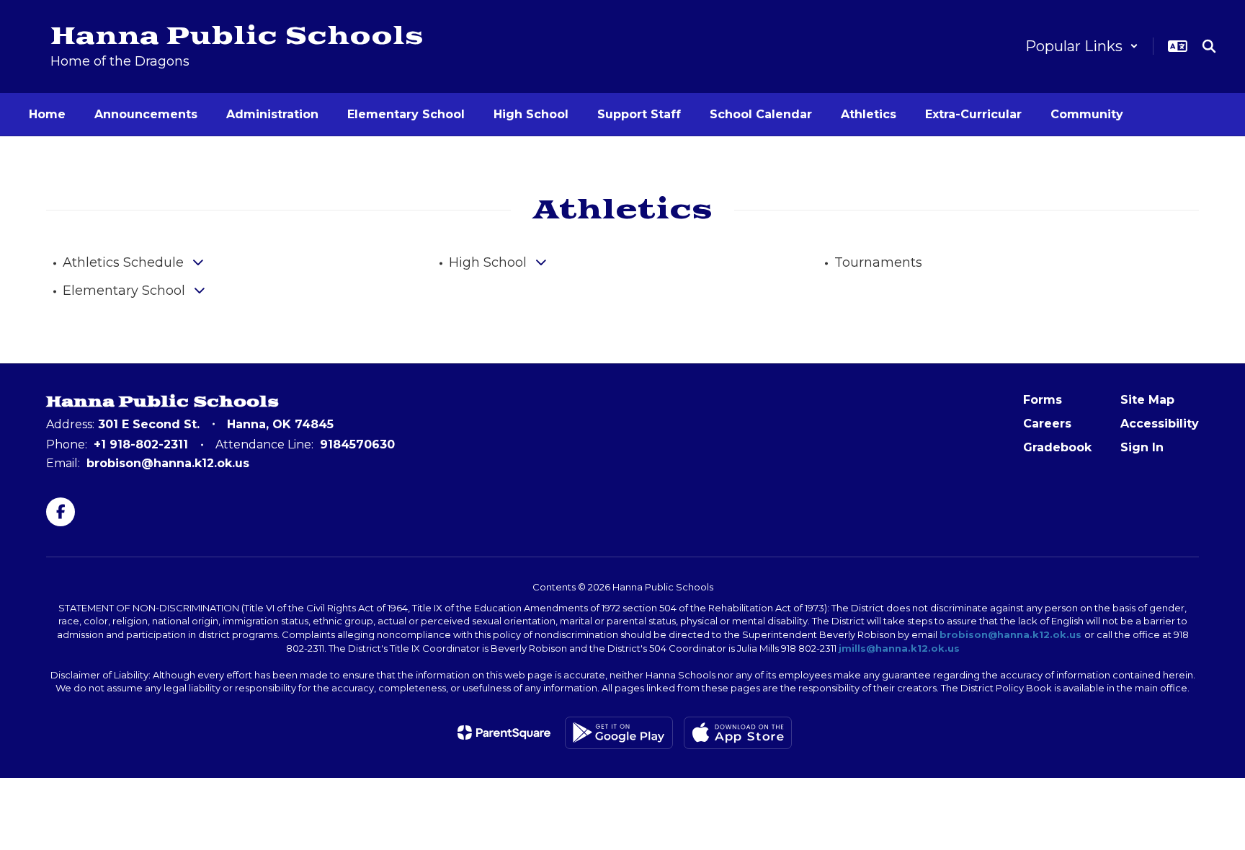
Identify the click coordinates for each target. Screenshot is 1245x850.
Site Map (1147, 400)
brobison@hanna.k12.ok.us (167, 463)
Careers (1047, 423)
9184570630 (357, 444)
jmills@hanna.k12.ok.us (899, 648)
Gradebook (1057, 447)
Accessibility (1159, 423)
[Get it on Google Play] (619, 733)
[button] (1081, 46)
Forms (1042, 400)
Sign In (1142, 447)
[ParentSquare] (504, 732)
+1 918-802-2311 (141, 444)
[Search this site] (1209, 46)
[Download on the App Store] (738, 733)
